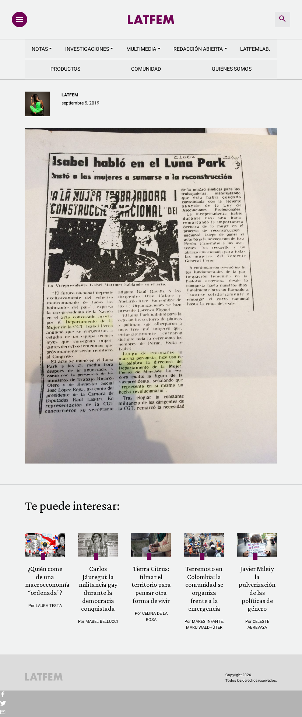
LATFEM (70, 94)
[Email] (3, 712)
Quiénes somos (232, 69)
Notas (40, 49)
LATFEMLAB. (255, 49)
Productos (65, 69)
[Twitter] (3, 703)
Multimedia (141, 49)
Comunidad (146, 69)
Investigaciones (87, 49)
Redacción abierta (198, 49)
